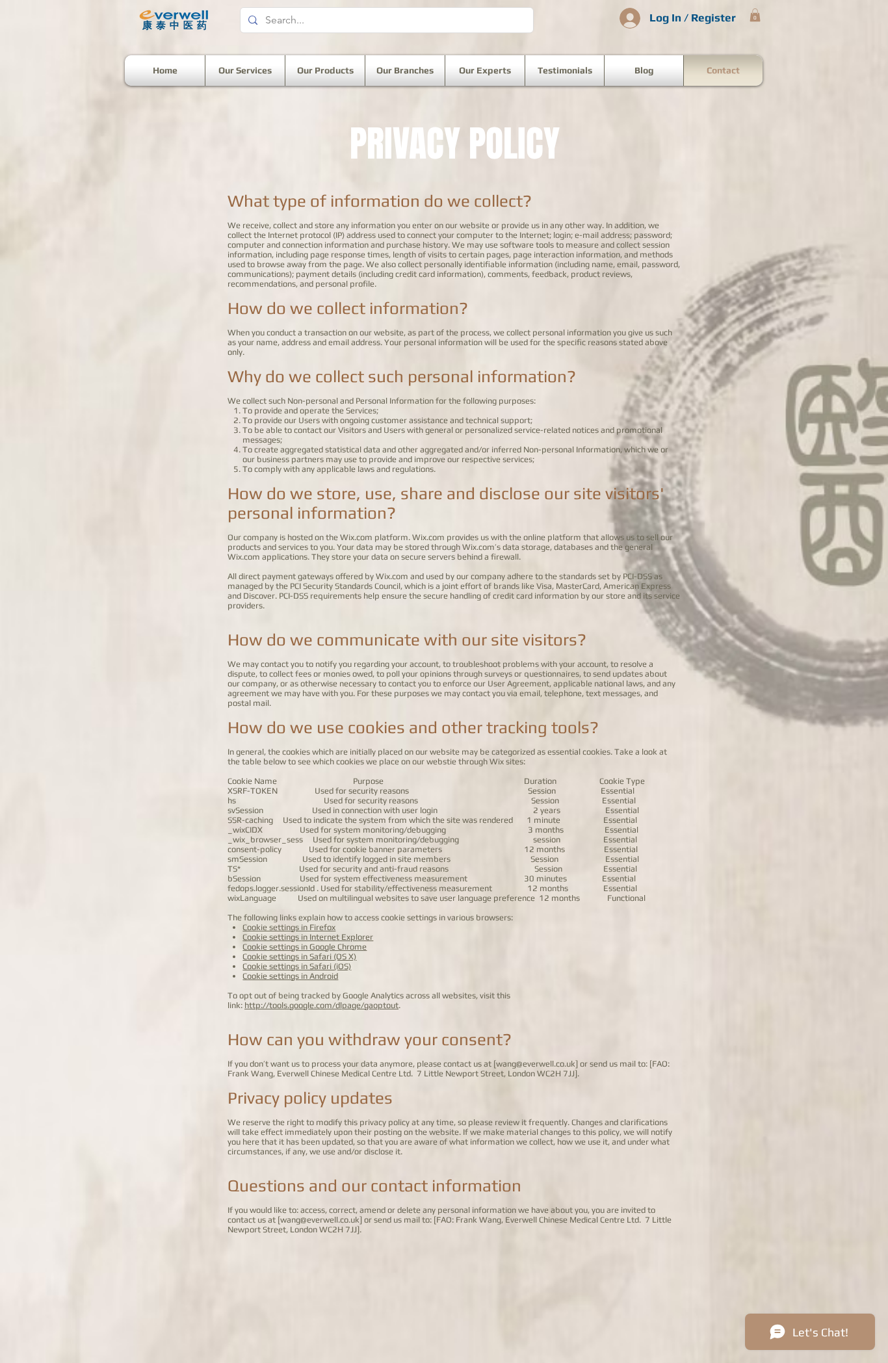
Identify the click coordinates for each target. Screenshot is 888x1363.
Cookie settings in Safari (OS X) (299, 956)
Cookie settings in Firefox (288, 927)
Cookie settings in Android (290, 976)
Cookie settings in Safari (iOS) (296, 966)
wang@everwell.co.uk (535, 1064)
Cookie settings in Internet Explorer (307, 937)
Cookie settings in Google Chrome (304, 947)
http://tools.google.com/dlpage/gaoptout (321, 1005)
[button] (755, 14)
